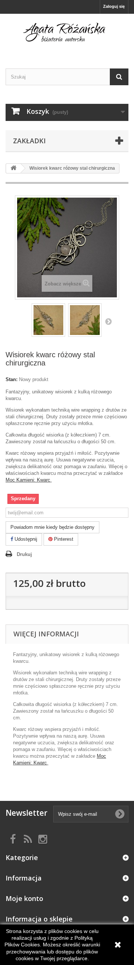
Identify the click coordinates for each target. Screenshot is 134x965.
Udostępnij (25, 539)
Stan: (11, 379)
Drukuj (24, 554)
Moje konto (24, 898)
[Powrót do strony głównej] (13, 168)
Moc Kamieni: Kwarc (28, 480)
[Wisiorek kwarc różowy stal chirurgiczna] (48, 320)
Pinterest (62, 539)
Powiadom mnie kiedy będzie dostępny (52, 527)
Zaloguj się (114, 6)
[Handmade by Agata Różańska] (67, 34)
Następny (108, 321)
